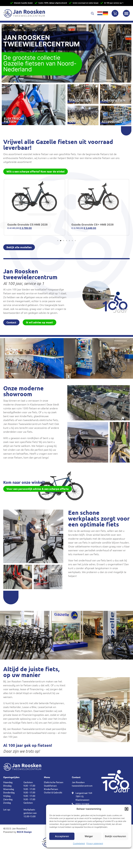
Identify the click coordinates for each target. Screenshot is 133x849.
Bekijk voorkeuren (115, 836)
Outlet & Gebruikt (53, 792)
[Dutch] (100, 13)
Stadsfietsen (50, 785)
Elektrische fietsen (53, 782)
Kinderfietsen (51, 789)
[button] (126, 809)
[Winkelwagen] (115, 13)
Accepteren (62, 836)
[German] (105, 13)
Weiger (89, 836)
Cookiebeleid (79, 843)
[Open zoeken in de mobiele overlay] (92, 13)
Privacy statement (94, 843)
